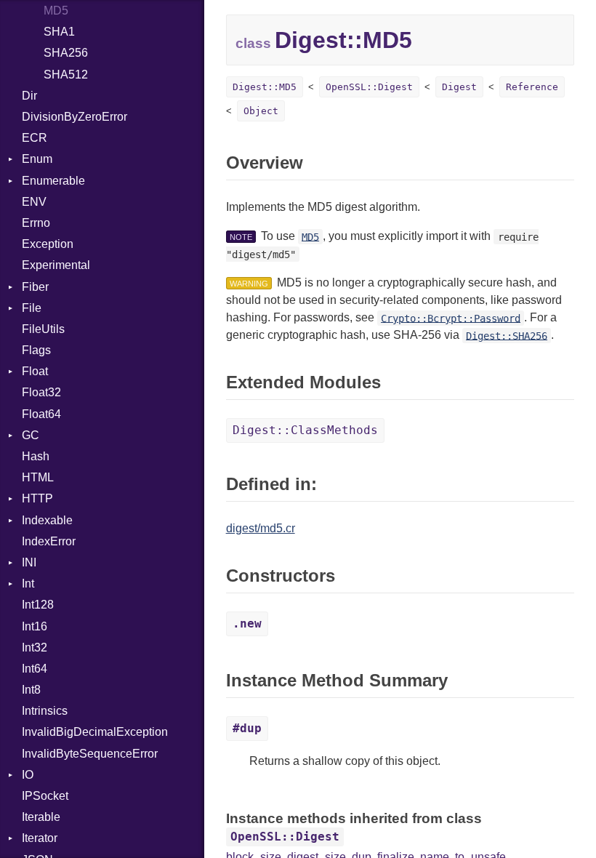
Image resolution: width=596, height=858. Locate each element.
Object (260, 110)
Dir (29, 95)
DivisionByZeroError (74, 117)
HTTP (37, 498)
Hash (35, 456)
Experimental (56, 265)
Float (35, 371)
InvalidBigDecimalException (95, 732)
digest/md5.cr (260, 528)
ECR (34, 138)
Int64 (34, 668)
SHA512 (66, 74)
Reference (532, 86)
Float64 (41, 414)
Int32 (34, 647)
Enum (37, 159)
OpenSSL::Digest (369, 86)
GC (30, 435)
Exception (47, 244)
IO (27, 775)
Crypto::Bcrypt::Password (450, 318)
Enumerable (53, 181)
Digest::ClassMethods (305, 430)
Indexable (47, 520)
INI (29, 562)
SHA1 (59, 31)
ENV (34, 202)
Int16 (34, 626)
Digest (459, 86)
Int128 (38, 604)
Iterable (41, 817)
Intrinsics (45, 711)
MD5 (56, 10)
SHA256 (66, 53)
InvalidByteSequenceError (90, 753)
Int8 (31, 689)
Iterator (39, 838)
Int (28, 583)
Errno (36, 223)
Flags (36, 350)
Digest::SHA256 (506, 335)
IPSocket (45, 796)
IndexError (49, 541)
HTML (38, 477)
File (31, 308)
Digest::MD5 (265, 86)
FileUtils (43, 329)
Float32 (41, 392)
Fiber (35, 287)
